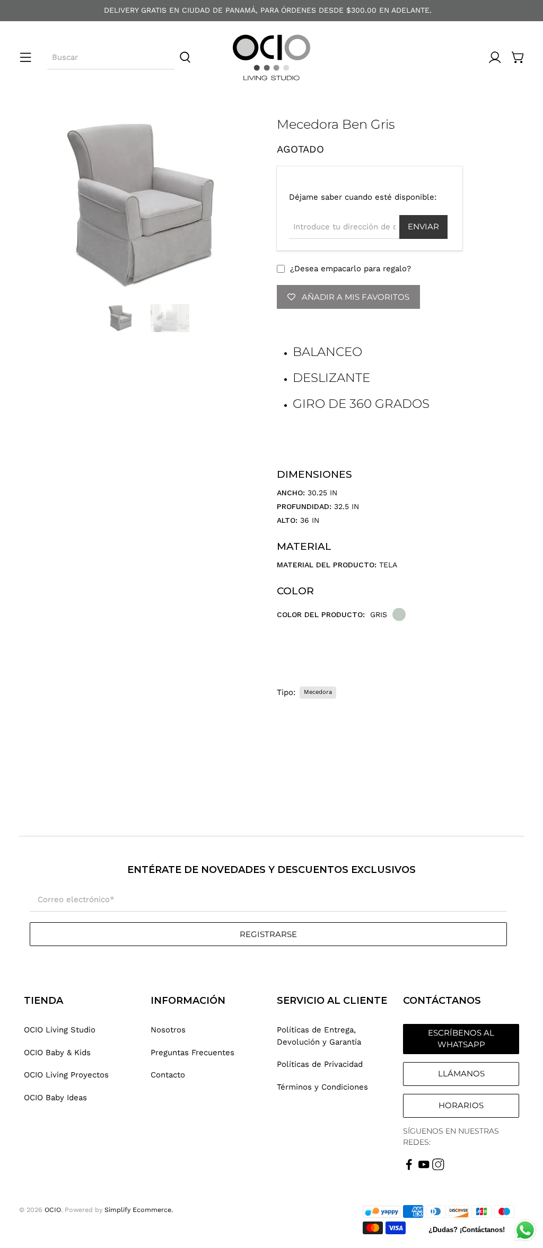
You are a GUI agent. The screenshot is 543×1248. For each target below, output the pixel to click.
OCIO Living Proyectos (66, 1075)
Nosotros (168, 1030)
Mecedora (318, 692)
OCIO (53, 1210)
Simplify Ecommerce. (138, 1210)
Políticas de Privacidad (320, 1064)
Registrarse (268, 934)
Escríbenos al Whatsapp (461, 1039)
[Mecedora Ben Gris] (142, 205)
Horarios (461, 1105)
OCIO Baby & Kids (57, 1052)
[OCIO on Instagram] (438, 1167)
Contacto (168, 1075)
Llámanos (461, 1073)
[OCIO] (271, 57)
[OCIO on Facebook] (409, 1167)
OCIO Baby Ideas (55, 1097)
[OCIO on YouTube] (424, 1167)
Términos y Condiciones (322, 1087)
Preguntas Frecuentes (192, 1052)
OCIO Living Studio (59, 1030)
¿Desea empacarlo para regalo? (350, 268)
